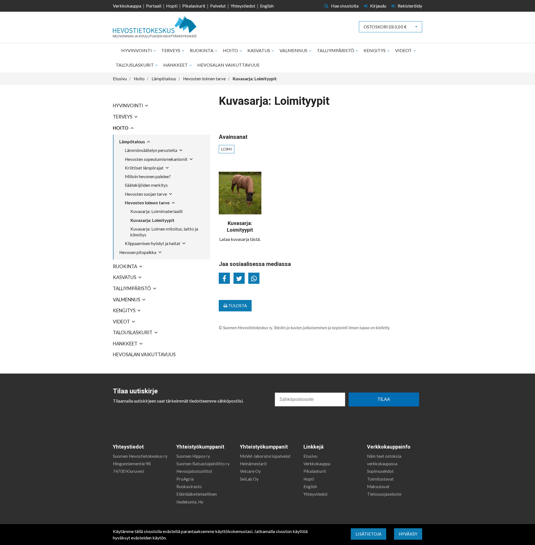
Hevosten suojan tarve (146, 194)
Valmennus (293, 50)
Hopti (171, 5)
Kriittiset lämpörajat (144, 167)
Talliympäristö (336, 50)
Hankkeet (176, 64)
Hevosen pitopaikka (137, 252)
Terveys (171, 50)
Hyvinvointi (137, 50)
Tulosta (237, 305)
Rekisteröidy (409, 5)
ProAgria (185, 478)
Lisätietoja (368, 533)
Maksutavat (378, 486)
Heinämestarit (253, 463)
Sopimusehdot (380, 471)
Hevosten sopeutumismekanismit (156, 159)
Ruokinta (202, 50)
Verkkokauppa (127, 5)
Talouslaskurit (135, 64)
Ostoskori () (385, 26)
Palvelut (218, 5)
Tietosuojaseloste (384, 493)
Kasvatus (259, 50)
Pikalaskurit (193, 5)
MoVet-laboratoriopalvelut (265, 456)
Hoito (231, 50)
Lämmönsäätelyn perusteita (151, 150)
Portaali (153, 5)
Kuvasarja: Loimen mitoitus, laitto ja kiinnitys (164, 231)
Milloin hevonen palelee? (148, 176)
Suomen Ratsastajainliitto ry (203, 463)
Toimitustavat (380, 478)
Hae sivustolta (344, 5)
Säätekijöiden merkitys (146, 185)
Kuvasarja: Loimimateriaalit (156, 211)
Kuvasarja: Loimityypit (152, 220)
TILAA (384, 399)
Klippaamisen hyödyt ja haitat (152, 243)
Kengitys (375, 50)
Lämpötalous (132, 141)
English (267, 5)
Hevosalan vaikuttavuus (228, 64)
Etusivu (310, 456)
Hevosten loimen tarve (147, 202)
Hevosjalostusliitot (194, 471)
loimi (226, 149)
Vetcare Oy (250, 471)
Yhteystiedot (242, 5)
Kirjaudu (378, 5)
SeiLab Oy (249, 478)
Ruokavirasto (189, 486)
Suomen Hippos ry (193, 456)
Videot (404, 50)
